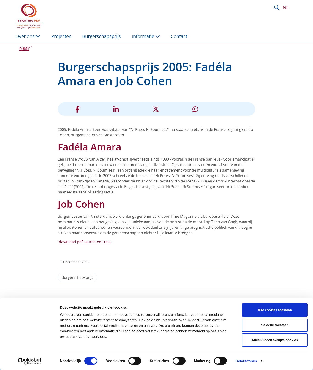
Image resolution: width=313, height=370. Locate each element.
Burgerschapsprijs (77, 277)
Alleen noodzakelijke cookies (275, 340)
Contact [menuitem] (179, 36)
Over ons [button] (25, 36)
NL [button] (285, 7)
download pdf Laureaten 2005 (84, 241)
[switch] (134, 361)
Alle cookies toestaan (275, 310)
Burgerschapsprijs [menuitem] (101, 36)
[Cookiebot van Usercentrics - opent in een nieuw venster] (30, 361)
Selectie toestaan (274, 325)
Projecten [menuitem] (61, 36)
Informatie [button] (143, 36)
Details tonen (246, 361)
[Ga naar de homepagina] (29, 16)
